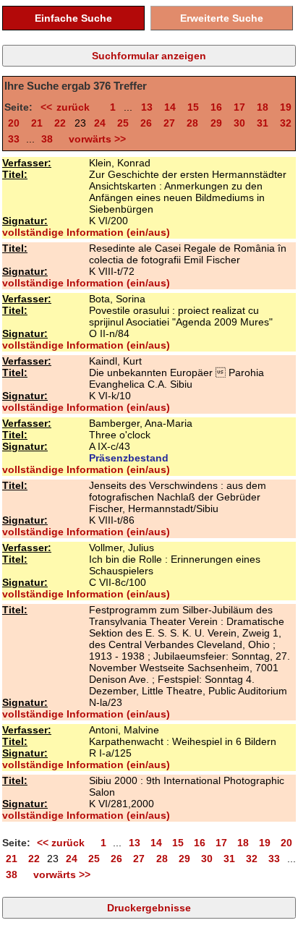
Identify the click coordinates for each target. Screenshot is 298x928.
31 (262, 123)
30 (239, 123)
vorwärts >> (94, 139)
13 (147, 107)
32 (285, 123)
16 (216, 107)
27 (169, 123)
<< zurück (69, 107)
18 (262, 107)
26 (146, 123)
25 (123, 123)
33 (14, 139)
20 (14, 123)
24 (100, 123)
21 (37, 123)
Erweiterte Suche (221, 18)
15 (193, 107)
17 (239, 107)
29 (216, 123)
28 (192, 123)
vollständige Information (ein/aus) (86, 232)
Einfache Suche (73, 18)
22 (60, 123)
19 (285, 107)
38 (47, 139)
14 (170, 107)
